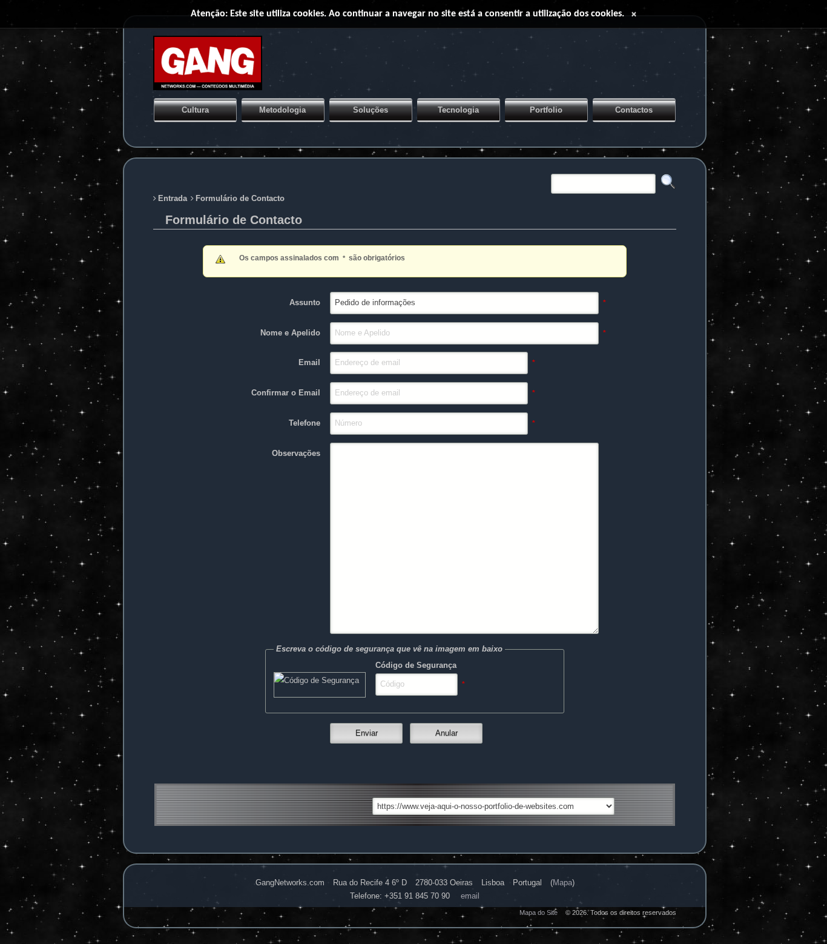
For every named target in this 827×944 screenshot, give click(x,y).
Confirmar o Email (285, 392)
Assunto (304, 302)
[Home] (305, 804)
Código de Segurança (415, 665)
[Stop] (257, 804)
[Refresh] (281, 804)
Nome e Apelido (290, 332)
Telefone (304, 422)
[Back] (209, 804)
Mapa (562, 882)
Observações (296, 453)
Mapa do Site (538, 912)
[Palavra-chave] (548, 175)
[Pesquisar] (668, 182)
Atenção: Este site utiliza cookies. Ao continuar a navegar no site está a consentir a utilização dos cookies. (407, 14)
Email (309, 362)
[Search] (330, 804)
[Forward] (233, 804)
